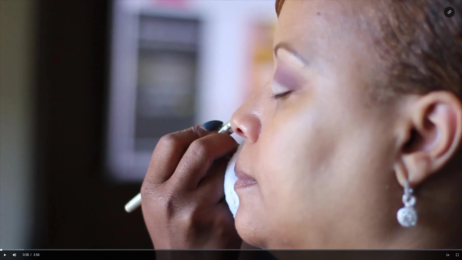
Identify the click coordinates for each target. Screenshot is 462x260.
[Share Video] (449, 12)
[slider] (231, 249)
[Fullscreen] (457, 255)
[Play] (5, 255)
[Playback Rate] (447, 255)
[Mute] (14, 255)
